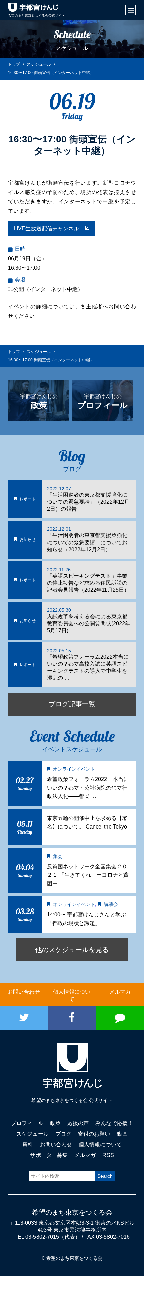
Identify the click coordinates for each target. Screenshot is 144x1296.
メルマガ (120, 992)
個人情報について (71, 995)
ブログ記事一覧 (72, 704)
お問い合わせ (24, 992)
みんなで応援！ (114, 1123)
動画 (122, 1134)
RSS (108, 1155)
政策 (55, 1123)
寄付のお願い (94, 1134)
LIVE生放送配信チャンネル (49, 228)
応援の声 (78, 1123)
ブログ (63, 1134)
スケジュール (32, 1134)
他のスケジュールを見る (72, 949)
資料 (27, 1144)
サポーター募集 (49, 1155)
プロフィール (27, 1123)
